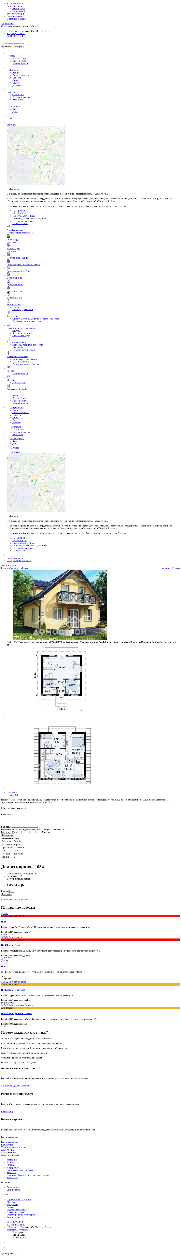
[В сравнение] (5, 860)
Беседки (16, 330)
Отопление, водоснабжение (25, 364)
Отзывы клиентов (21, 97)
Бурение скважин (20, 361)
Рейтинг (5, 832)
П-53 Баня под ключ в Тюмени (16, 1013)
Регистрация (18, 8)
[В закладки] (2, 860)
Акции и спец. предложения (15, 1085)
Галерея (10, 1165)
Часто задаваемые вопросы (20, 1170)
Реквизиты (17, 99)
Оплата (16, 83)
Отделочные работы (16, 1209)
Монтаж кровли (20, 63)
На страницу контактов (23, 221)
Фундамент (12, 1204)
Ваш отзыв (6, 827)
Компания (16, 427)
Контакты (15, 452)
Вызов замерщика (9, 1137)
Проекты (15, 395)
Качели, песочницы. (22, 333)
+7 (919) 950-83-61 (15, 1222)
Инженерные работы (17, 1212)
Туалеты (16, 307)
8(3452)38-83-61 (20, 211)
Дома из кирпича (15, 558)
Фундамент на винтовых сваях (27, 321)
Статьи (15, 80)
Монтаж (11, 1202)
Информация (17, 407)
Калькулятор (7, 1111)
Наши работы (17, 438)
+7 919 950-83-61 (15, 36)
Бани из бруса (19, 61)
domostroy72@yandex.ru (23, 216)
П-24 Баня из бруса (11, 945)
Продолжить (7, 835)
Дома (15, 111)
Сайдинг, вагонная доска (24, 350)
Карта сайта (12, 1177)
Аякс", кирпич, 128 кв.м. (19, 560)
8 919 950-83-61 (19, 213)
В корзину (6, 894)
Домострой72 (7, 23)
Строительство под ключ (19, 1199)
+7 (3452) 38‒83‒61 (16, 33)
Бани (14, 109)
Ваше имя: (6, 814)
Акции (15, 72)
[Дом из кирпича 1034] (60, 639)
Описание (12, 792)
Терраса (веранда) (21, 335)
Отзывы (14, 448)
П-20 (3, 921)
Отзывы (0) (12, 795)
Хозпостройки (14, 1217)
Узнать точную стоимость (13, 1147)
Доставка (16, 85)
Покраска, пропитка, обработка (27, 345)
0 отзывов (6, 899)
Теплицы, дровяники (22, 309)
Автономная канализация (24, 359)
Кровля (10, 1207)
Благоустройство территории (21, 1214)
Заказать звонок (20, 223)
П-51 (3, 966)
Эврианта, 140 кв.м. (170, 568)
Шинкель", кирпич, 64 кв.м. (14, 568)
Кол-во (4, 891)
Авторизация (18, 11)
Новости (16, 78)
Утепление (17, 347)
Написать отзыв (20, 899)
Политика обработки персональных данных (28, 1175)
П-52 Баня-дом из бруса (13, 990)
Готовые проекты (20, 75)
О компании (18, 94)
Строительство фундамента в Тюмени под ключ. (35, 319)
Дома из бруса (19, 58)
